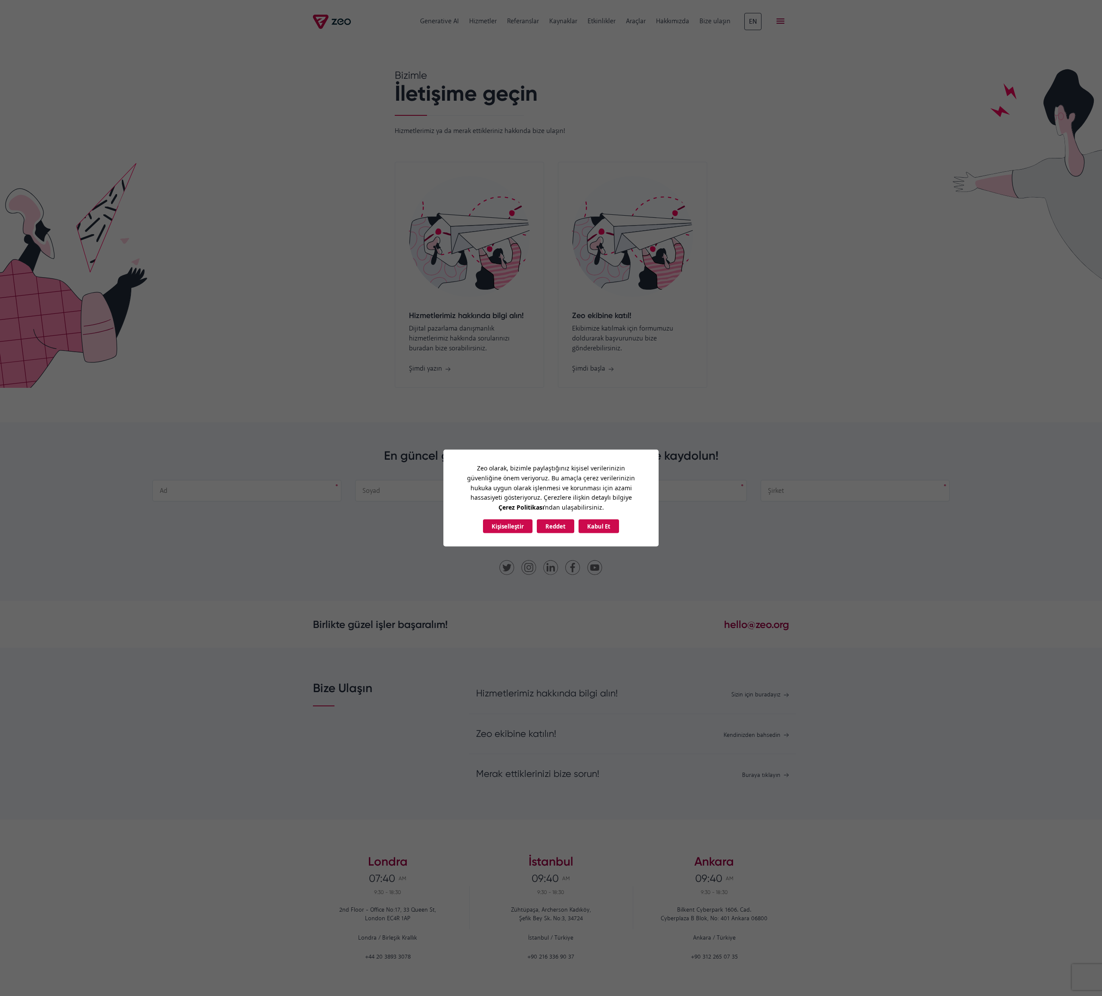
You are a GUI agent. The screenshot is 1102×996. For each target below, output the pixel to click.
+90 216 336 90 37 (550, 957)
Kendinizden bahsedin (752, 735)
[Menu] (780, 21)
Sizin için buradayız (755, 695)
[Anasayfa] (332, 22)
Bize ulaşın (715, 21)
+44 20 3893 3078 (388, 957)
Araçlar (636, 21)
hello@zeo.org (756, 624)
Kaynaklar (563, 21)
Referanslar (523, 21)
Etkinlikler (602, 21)
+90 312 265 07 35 (714, 957)
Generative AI (439, 21)
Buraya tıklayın (761, 775)
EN (753, 21)
